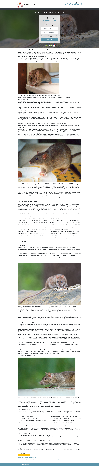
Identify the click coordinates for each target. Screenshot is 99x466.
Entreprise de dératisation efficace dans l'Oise (27, 457)
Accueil (19, 464)
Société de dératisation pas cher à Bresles (27, 461)
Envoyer (49, 39)
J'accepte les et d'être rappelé (50, 36)
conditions (51, 35)
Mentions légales (25, 464)
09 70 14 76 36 (74, 4)
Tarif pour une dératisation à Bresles (26, 459)
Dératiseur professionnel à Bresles (58, 459)
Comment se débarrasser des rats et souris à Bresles (62, 461)
